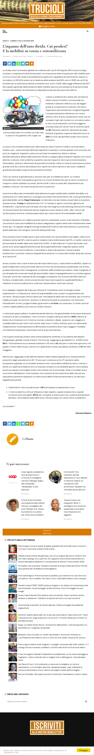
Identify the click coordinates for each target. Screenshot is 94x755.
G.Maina (41, 56)
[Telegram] (23, 64)
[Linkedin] (14, 64)
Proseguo (83, 750)
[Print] (32, 64)
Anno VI (6, 41)
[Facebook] (5, 64)
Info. (17, 752)
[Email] (27, 64)
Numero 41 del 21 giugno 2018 (22, 41)
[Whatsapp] (18, 64)
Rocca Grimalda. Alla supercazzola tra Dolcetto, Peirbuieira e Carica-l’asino (52, 674)
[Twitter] (9, 64)
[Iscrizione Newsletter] (47, 727)
